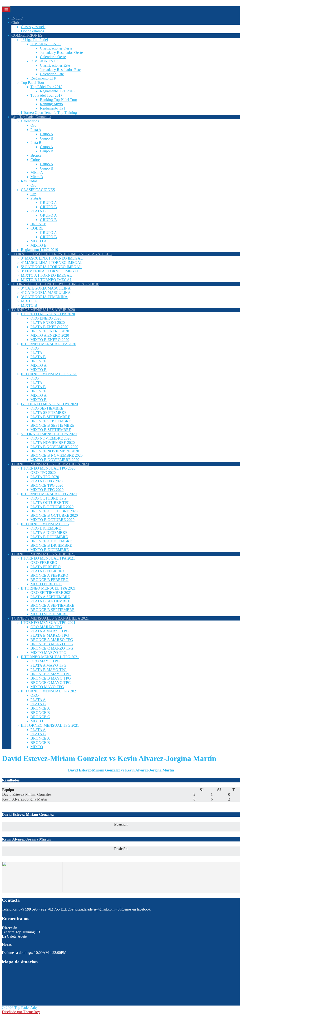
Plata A (35, 130)
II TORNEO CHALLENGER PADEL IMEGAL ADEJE (55, 284)
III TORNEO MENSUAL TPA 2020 (49, 374)
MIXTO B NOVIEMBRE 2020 (54, 460)
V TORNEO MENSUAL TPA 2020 (49, 434)
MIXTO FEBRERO (46, 584)
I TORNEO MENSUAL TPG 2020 (48, 468)
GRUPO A (48, 202)
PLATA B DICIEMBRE (49, 537)
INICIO (17, 18)
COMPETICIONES (26, 35)
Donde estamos (32, 31)
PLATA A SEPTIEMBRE (50, 597)
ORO (34, 348)
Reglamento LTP (43, 78)
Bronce (35, 155)
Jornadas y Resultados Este (60, 70)
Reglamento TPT (53, 108)
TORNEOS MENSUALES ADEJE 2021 (43, 554)
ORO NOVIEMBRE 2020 (50, 438)
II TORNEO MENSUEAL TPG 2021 (50, 657)
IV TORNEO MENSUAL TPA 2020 (49, 404)
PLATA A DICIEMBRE (49, 533)
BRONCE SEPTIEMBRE (50, 421)
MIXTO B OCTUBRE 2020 (52, 520)
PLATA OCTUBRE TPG (50, 502)
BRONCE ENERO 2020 (49, 331)
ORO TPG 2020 (43, 472)
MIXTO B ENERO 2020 (49, 340)
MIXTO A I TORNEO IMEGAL (46, 275)
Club (15, 22)
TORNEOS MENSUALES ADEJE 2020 (43, 310)
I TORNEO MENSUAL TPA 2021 (48, 558)
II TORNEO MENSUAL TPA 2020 (48, 344)
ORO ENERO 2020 (45, 318)
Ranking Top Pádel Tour (58, 100)
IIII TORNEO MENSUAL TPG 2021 (50, 725)
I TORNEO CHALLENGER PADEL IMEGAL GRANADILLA (61, 254)
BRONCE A (40, 708)
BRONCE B (40, 713)
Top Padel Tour (32, 82)
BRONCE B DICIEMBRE (51, 545)
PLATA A (38, 700)
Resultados (29, 181)
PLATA (36, 352)
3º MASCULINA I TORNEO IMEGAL (52, 258)
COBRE (37, 228)
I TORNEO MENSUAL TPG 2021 (48, 623)
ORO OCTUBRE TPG (48, 498)
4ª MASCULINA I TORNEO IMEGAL (52, 262)
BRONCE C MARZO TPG (51, 648)
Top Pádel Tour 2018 (46, 87)
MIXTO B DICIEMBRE (49, 550)
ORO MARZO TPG (46, 627)
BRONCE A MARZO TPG (51, 640)
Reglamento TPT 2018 (57, 91)
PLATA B (38, 211)
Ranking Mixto (51, 104)
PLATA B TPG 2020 (46, 481)
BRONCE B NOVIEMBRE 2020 (56, 455)
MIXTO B (38, 245)
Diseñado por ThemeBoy (21, 1012)
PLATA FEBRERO (45, 567)
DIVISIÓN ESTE (44, 61)
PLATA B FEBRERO (47, 571)
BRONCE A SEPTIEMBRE (52, 605)
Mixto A (36, 172)
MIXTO (36, 721)
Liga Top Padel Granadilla (31, 117)
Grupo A (46, 134)
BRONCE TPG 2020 (46, 485)
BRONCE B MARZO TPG (51, 644)
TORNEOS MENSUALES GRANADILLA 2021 (50, 618)
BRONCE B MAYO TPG (50, 678)
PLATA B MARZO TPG (49, 635)
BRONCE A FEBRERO (49, 575)
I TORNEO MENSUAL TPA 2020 (48, 314)
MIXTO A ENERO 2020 (49, 335)
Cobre (35, 160)
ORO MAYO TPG (45, 661)
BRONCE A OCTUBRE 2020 (54, 511)
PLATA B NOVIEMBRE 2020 (54, 447)
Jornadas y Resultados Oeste (61, 52)
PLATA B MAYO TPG (48, 670)
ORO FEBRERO (43, 563)
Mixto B (36, 177)
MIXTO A (38, 241)
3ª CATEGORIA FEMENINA (44, 297)
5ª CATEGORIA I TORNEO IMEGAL (51, 267)
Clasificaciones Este (55, 65)
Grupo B (46, 138)
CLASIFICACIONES (38, 190)
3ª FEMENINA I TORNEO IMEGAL (50, 271)
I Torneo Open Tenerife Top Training (49, 112)
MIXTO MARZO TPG (48, 653)
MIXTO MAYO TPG (47, 687)
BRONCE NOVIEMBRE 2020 (54, 451)
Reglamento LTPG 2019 (39, 250)
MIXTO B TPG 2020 (47, 490)
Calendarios (30, 121)
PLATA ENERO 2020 (47, 322)
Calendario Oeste (53, 57)
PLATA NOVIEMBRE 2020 (52, 442)
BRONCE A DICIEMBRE (51, 541)
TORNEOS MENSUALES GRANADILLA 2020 (50, 464)
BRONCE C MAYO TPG (50, 683)
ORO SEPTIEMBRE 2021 (51, 593)
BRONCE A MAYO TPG (50, 674)
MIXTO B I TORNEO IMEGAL (46, 280)
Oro (33, 125)
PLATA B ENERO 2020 (49, 327)
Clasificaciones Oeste (56, 48)
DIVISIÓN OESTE (45, 44)
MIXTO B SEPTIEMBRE (50, 430)
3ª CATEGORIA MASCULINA (46, 288)
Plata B (35, 142)
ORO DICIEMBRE (45, 528)
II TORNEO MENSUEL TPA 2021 (48, 588)
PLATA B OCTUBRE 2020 (52, 507)
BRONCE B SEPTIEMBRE (52, 425)
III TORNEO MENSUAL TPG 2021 (49, 691)
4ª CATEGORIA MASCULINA (46, 292)
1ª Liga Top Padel (34, 40)
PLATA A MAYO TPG (48, 665)
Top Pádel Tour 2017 (46, 95)
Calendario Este (52, 74)
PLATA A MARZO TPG (49, 631)
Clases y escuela (33, 27)
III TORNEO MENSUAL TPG (45, 524)
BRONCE (38, 224)
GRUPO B (48, 207)
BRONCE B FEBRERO (49, 580)
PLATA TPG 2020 (44, 477)
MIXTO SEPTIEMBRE (49, 614)
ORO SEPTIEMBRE (46, 408)
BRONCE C (40, 717)
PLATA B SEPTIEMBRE (50, 417)
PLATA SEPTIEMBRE (48, 412)
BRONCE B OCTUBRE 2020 (54, 515)
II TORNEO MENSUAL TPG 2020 (49, 494)
